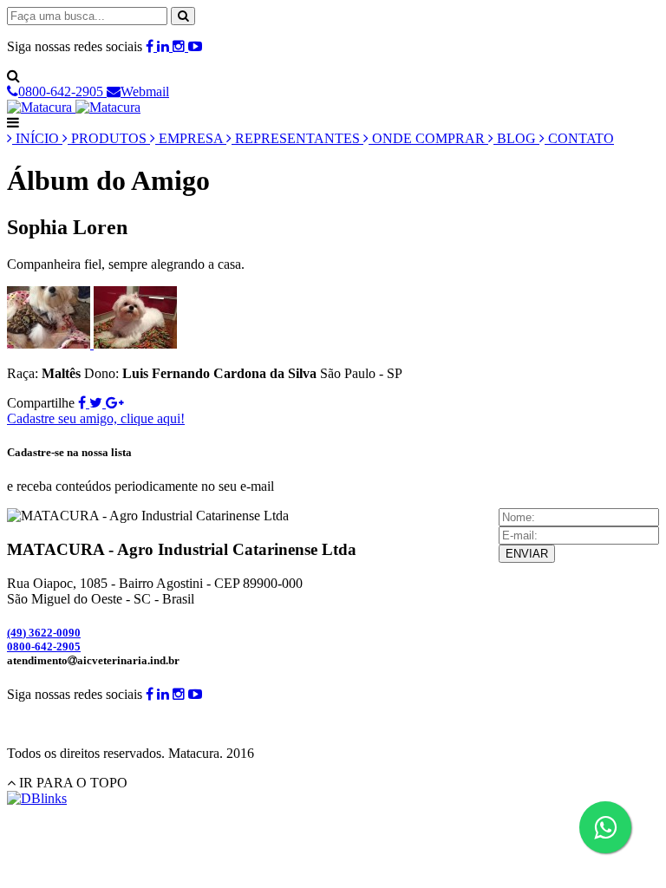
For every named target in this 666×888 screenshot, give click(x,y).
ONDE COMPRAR (428, 138)
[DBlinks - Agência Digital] (37, 798)
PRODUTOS (109, 138)
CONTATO (579, 138)
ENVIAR (527, 553)
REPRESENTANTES (297, 138)
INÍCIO (37, 138)
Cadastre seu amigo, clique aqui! (96, 418)
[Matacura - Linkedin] (165, 46)
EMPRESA (190, 138)
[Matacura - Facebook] (151, 46)
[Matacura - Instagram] (180, 46)
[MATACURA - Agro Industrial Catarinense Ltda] (73, 107)
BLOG (516, 138)
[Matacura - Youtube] (195, 46)
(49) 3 (44, 632)
